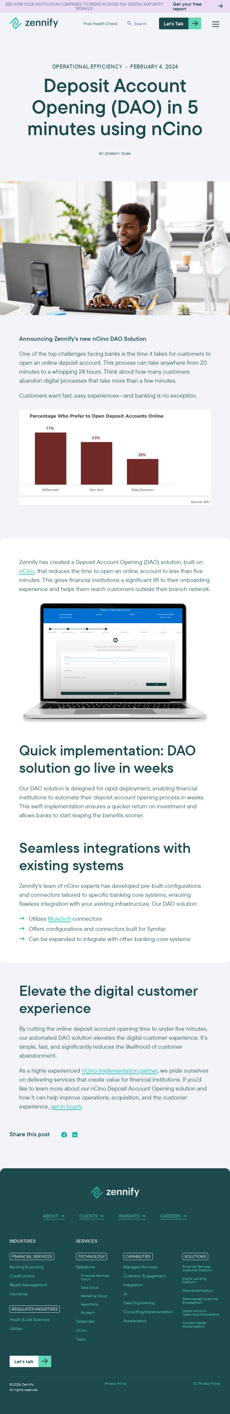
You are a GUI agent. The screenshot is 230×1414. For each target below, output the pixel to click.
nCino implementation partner (120, 1070)
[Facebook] (64, 1135)
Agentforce (89, 1304)
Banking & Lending (26, 1267)
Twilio (81, 1339)
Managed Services (140, 1267)
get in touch (66, 1106)
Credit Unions (22, 1276)
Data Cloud (90, 1287)
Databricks (85, 1321)
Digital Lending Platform (194, 1280)
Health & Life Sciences (30, 1319)
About (54, 1216)
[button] (138, 23)
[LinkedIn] (75, 1135)
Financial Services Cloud (95, 1277)
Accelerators (134, 1321)
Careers (173, 1216)
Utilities (16, 1328)
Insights (132, 1216)
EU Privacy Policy (206, 1383)
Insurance (19, 1294)
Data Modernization (197, 1290)
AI (125, 1294)
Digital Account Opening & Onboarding (200, 1312)
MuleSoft (59, 918)
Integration (133, 1285)
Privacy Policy (116, 1383)
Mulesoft (88, 1312)
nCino (26, 571)
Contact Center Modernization (194, 1324)
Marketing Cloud (94, 1296)
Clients (91, 1216)
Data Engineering (139, 1303)
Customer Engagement (144, 1276)
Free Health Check (100, 24)
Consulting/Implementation (148, 1312)
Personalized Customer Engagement (200, 1300)
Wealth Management (28, 1285)
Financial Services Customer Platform (197, 1268)
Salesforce (85, 1267)
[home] (34, 23)
